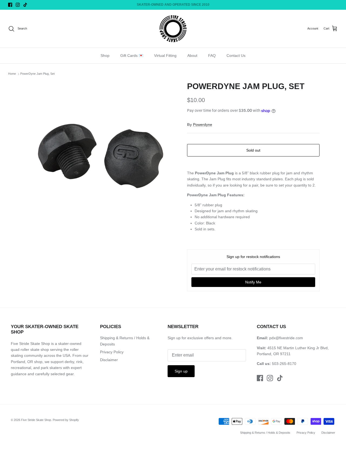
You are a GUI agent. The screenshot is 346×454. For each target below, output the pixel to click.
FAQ (212, 55)
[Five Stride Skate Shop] (173, 28)
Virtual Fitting (165, 55)
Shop (105, 55)
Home (12, 74)
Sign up (181, 371)
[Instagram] (18, 5)
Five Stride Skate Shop (36, 420)
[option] (101, 155)
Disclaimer (109, 360)
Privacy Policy (112, 352)
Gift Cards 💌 (131, 55)
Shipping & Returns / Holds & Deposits (265, 432)
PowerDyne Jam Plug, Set (37, 74)
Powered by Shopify (66, 420)
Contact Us (236, 55)
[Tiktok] (25, 5)
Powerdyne (202, 124)
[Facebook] (10, 5)
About (192, 55)
